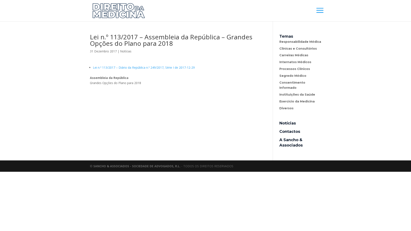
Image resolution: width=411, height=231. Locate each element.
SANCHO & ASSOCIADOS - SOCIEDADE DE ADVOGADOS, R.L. (136, 166)
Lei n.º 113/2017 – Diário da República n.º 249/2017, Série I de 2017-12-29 (144, 67)
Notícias (125, 51)
